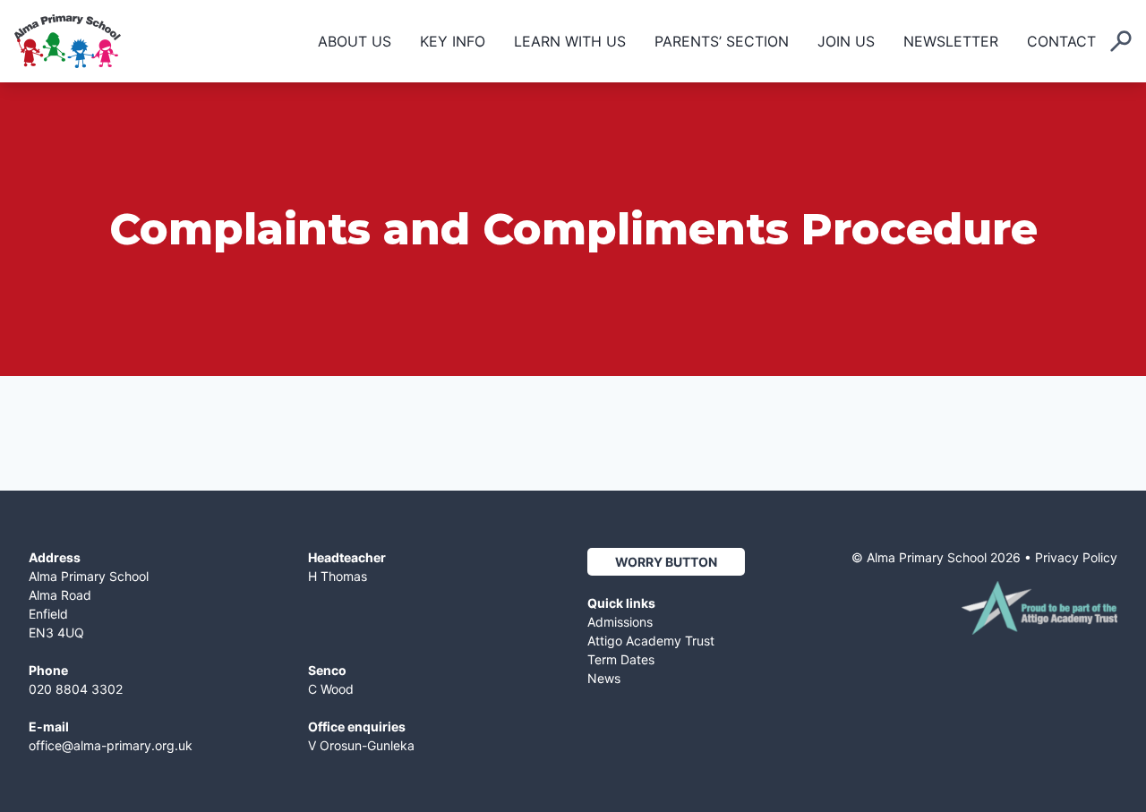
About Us (354, 41)
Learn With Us (570, 41)
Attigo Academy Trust (650, 640)
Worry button (666, 561)
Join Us (846, 41)
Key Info (452, 41)
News (603, 678)
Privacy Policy (1076, 557)
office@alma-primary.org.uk (110, 745)
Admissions (620, 621)
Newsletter (950, 41)
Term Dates (620, 659)
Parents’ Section (721, 41)
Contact (1061, 41)
